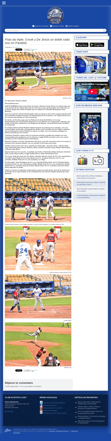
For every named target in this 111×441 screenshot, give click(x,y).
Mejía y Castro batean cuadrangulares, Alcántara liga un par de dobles (89, 403)
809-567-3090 (9, 411)
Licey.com (55, 15)
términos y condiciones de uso (58, 431)
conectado (21, 386)
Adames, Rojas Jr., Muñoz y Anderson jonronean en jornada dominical (89, 407)
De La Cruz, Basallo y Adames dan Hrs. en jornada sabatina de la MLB (90, 412)
